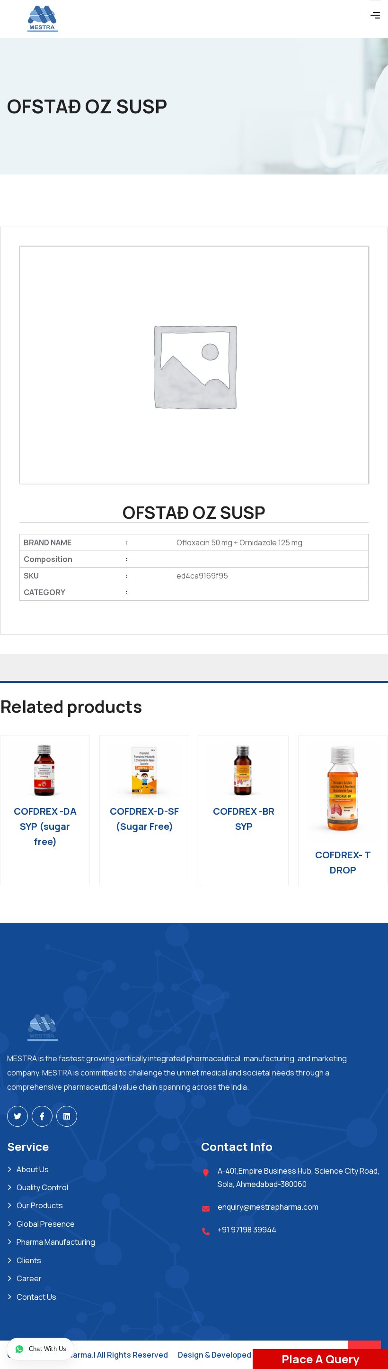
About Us (33, 1169)
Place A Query (320, 1359)
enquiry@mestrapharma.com (268, 1207)
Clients (29, 1260)
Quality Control (42, 1187)
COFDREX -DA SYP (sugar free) (45, 826)
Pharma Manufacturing (56, 1242)
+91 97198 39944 (247, 1229)
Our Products (40, 1205)
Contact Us (36, 1297)
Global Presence (46, 1224)
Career (29, 1278)
